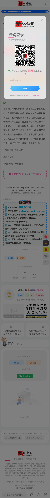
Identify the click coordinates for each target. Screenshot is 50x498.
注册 (25, 40)
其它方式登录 (17, 40)
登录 (25, 88)
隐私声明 (36, 95)
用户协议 (28, 95)
